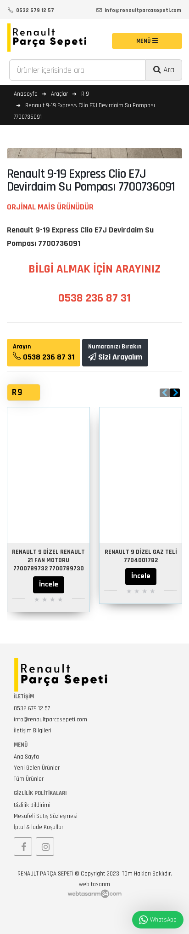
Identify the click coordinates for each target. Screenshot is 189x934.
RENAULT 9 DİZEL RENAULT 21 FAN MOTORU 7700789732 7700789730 (48, 560)
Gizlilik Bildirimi (32, 805)
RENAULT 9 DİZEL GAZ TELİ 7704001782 (141, 556)
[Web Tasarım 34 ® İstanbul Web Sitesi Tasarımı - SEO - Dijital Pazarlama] (94, 894)
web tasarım (94, 884)
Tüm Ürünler (29, 779)
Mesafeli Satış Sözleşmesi (46, 816)
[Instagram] (45, 846)
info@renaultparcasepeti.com (50, 719)
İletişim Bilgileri (32, 730)
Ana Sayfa (26, 756)
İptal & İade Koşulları (39, 827)
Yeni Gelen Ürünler (37, 768)
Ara (167, 69)
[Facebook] (23, 846)
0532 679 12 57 (32, 708)
